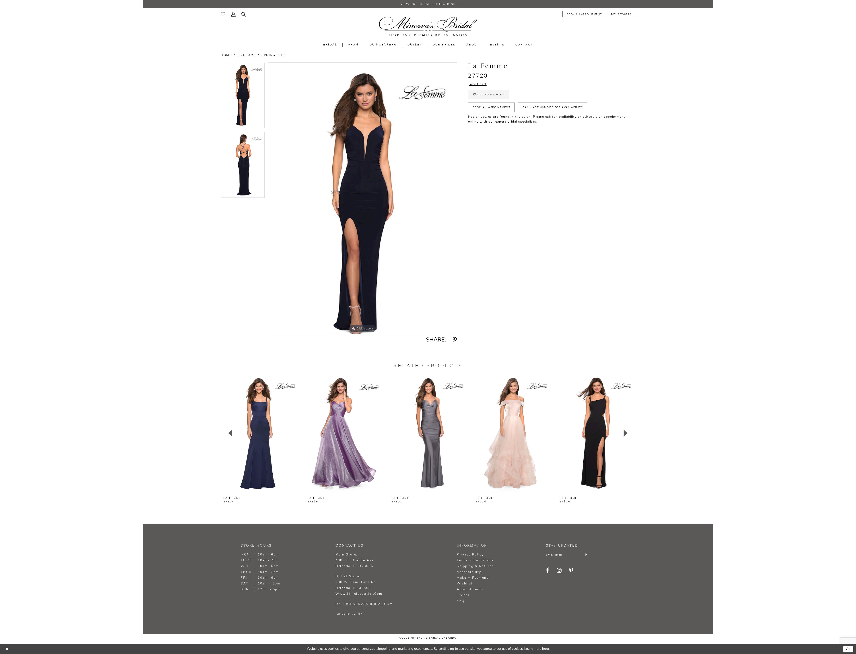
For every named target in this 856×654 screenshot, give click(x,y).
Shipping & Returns (475, 566)
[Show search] (244, 14)
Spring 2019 (273, 55)
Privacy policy (470, 554)
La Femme (246, 55)
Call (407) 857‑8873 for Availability (553, 107)
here (545, 649)
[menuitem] (223, 14)
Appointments (470, 589)
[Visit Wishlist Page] (223, 14)
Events (463, 595)
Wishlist (465, 583)
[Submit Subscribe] (585, 555)
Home (226, 55)
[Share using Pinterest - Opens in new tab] (455, 340)
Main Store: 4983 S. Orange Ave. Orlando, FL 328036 (355, 560)
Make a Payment (472, 578)
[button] (233, 14)
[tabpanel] (243, 97)
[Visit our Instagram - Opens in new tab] (559, 571)
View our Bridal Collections (428, 4)
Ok (848, 649)
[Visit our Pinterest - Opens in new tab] (571, 571)
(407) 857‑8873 (350, 614)
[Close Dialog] (7, 649)
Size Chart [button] (478, 84)
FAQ (461, 601)
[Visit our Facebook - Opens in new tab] (548, 571)
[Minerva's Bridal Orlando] (428, 26)
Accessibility (469, 572)
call (548, 117)
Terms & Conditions (475, 560)
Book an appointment (491, 107)
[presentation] (260, 433)
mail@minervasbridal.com (364, 604)
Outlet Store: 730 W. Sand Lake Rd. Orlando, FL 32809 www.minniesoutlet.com (359, 585)
